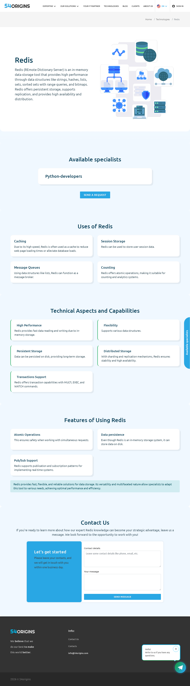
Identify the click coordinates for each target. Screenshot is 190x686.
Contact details (92, 548)
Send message (122, 597)
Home (148, 19)
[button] (162, 6)
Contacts (72, 646)
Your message (91, 571)
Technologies (163, 19)
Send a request (95, 195)
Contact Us (73, 639)
